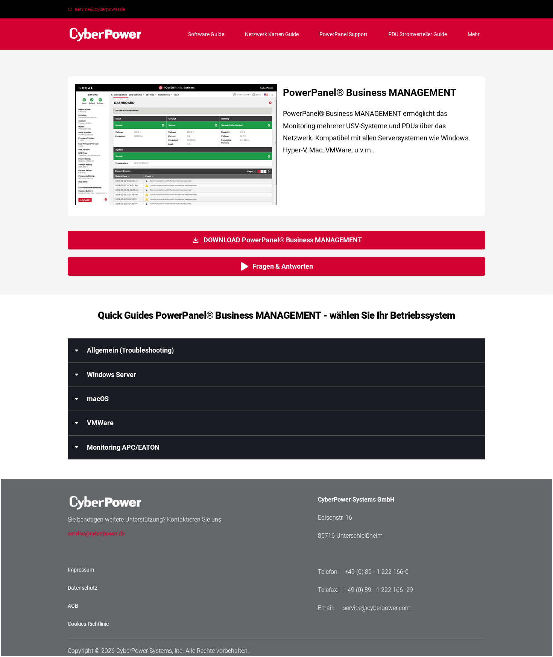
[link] (105, 492)
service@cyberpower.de (96, 534)
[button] (276, 350)
